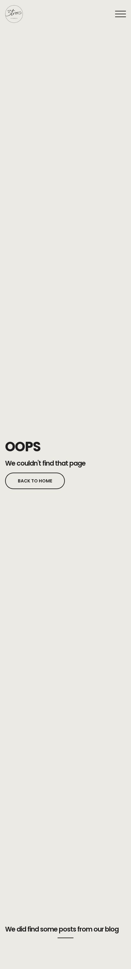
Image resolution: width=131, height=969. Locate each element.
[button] (120, 14)
